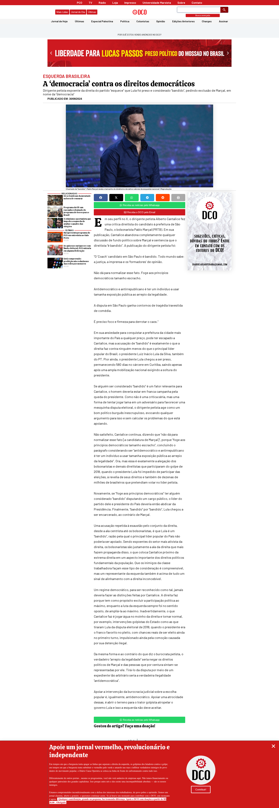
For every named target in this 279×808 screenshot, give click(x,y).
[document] (139, 404)
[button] (273, 746)
